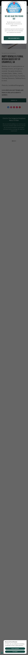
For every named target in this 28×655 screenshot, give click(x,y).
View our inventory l (14, 38)
